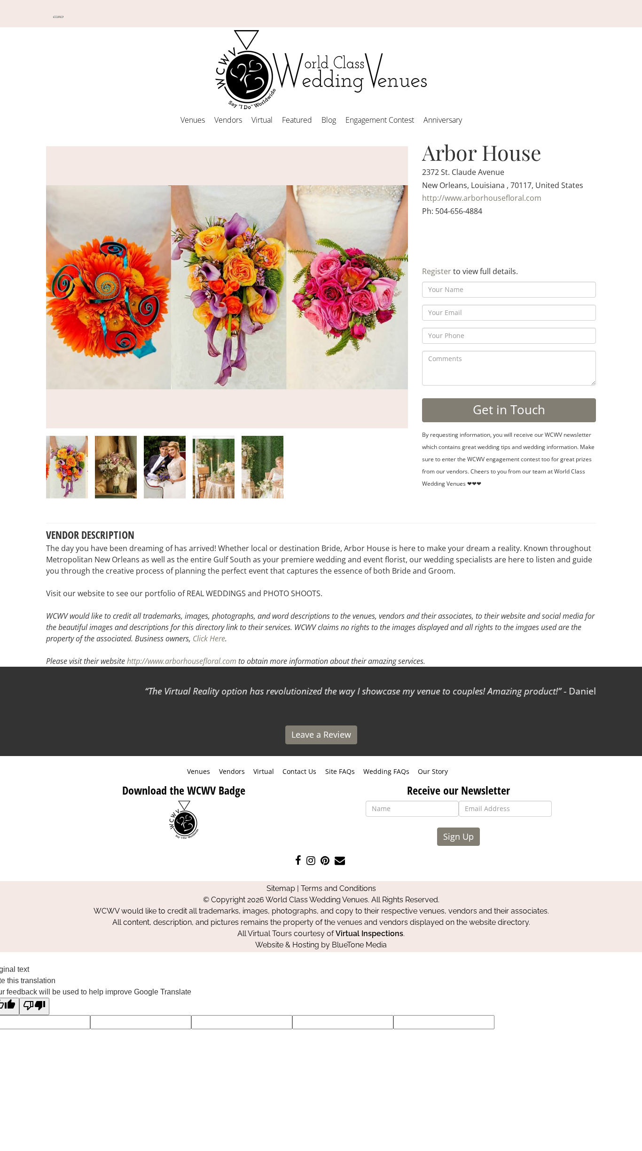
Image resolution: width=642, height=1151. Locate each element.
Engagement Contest (379, 120)
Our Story (433, 771)
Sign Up (458, 836)
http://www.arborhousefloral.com (481, 198)
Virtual (262, 120)
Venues (192, 120)
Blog (328, 120)
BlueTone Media (359, 944)
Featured (297, 120)
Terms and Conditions (338, 888)
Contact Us (299, 771)
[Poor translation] (34, 1006)
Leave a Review (321, 734)
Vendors (228, 120)
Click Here (209, 638)
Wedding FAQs (386, 771)
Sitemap (280, 888)
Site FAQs (340, 771)
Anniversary (442, 120)
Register (436, 271)
